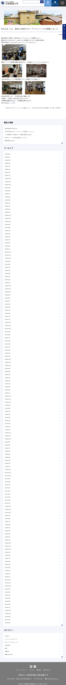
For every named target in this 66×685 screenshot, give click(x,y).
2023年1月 (7, 282)
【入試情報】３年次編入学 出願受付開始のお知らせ (18, 134)
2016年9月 (7, 515)
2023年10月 (8, 258)
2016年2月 (7, 537)
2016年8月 (7, 518)
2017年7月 (7, 485)
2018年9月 (7, 442)
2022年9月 (7, 295)
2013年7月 (7, 619)
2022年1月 (7, 319)
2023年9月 (7, 261)
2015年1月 (7, 576)
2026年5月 (7, 163)
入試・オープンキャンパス (11, 642)
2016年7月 (7, 521)
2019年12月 (8, 396)
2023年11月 (8, 255)
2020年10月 (8, 365)
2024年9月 (7, 224)
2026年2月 (7, 172)
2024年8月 (7, 227)
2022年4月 (7, 310)
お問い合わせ (46, 670)
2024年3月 (7, 243)
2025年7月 (7, 194)
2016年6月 (7, 524)
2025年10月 (8, 184)
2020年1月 (7, 393)
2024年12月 (8, 215)
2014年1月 (7, 607)
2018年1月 (7, 466)
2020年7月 (7, 374)
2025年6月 (7, 197)
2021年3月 (7, 350)
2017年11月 (8, 472)
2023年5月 (7, 273)
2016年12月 (8, 506)
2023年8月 (7, 264)
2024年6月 (7, 233)
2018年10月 (8, 439)
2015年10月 (8, 549)
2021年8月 (7, 334)
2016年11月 (8, 509)
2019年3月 (7, 423)
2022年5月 (7, 307)
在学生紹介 (7, 645)
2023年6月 (7, 270)
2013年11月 (8, 613)
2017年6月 (7, 488)
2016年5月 (7, 527)
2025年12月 (8, 178)
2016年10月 (8, 512)
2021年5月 (7, 344)
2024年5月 (7, 236)
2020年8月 (7, 371)
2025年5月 (7, 200)
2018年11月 (8, 436)
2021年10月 (8, 328)
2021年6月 (7, 341)
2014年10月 (8, 586)
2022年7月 (7, 301)
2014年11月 (8, 583)
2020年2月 (7, 390)
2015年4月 (7, 567)
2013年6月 (7, 622)
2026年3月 (7, 169)
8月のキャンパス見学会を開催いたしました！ (16, 137)
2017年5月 (7, 491)
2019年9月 (7, 405)
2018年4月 (7, 457)
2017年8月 (7, 481)
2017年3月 (7, 497)
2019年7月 (7, 411)
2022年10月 (8, 292)
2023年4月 (7, 276)
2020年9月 (7, 368)
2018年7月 (7, 448)
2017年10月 (8, 475)
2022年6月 (7, 304)
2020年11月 (8, 362)
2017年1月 (7, 503)
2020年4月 (7, 383)
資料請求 (38, 670)
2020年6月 (7, 377)
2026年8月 (7, 154)
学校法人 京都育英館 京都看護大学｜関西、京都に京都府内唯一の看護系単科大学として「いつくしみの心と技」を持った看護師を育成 (10, 3)
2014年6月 (7, 598)
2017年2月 (7, 500)
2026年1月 (7, 175)
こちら (11, 103)
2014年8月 (7, 592)
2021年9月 (7, 331)
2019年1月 (7, 429)
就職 (6, 648)
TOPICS (7, 636)
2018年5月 (7, 454)
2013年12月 (8, 610)
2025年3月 (7, 206)
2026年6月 (7, 160)
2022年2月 (7, 316)
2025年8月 (7, 190)
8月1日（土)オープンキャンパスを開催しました (18, 108)
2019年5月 (7, 417)
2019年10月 (8, 402)
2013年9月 (7, 616)
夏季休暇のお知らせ (10, 140)
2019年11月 (8, 399)
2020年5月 (7, 380)
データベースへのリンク (11, 639)
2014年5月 (7, 601)
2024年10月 (8, 221)
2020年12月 (8, 359)
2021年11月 (8, 325)
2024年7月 (7, 230)
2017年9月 (7, 478)
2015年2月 (7, 573)
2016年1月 (7, 540)
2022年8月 (7, 298)
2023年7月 (7, 267)
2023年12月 (8, 252)
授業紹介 (7, 651)
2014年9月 (7, 589)
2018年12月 (8, 432)
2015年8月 (7, 555)
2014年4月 (7, 604)
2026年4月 (7, 166)
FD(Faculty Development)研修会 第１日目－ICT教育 (46, 108)
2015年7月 (7, 558)
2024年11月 (8, 218)
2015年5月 (7, 564)
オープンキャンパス (64, 32)
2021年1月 (7, 356)
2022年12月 (8, 285)
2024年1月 (7, 249)
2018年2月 (7, 463)
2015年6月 (7, 561)
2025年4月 (7, 203)
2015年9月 (7, 552)
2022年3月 (7, 313)
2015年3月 (7, 570)
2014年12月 (8, 579)
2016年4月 (7, 530)
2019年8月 (7, 408)
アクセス (32, 670)
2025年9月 (7, 187)
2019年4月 (7, 420)
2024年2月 (7, 246)
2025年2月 (7, 209)
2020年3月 (7, 386)
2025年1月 (7, 212)
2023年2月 (7, 279)
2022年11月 (8, 288)
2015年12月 (8, 543)
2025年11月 (8, 181)
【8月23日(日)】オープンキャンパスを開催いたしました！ (20, 131)
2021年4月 (7, 347)
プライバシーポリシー (21, 670)
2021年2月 (7, 353)
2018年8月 (7, 445)
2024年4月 (7, 239)
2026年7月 (7, 157)
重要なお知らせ (9, 654)
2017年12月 (8, 469)
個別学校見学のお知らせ (11, 128)
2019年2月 (7, 426)
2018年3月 (7, 460)
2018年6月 (7, 451)
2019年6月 (7, 414)
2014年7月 (7, 595)
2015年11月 (8, 546)
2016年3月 (7, 534)
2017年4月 (7, 494)
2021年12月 (8, 322)
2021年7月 (7, 337)
